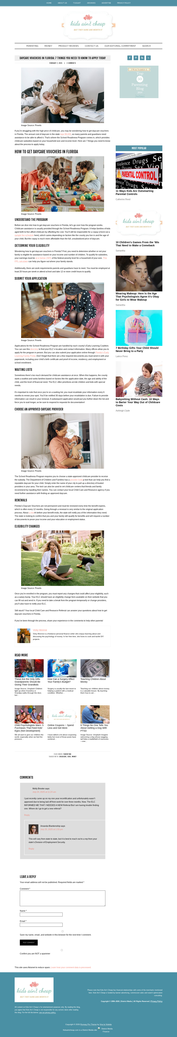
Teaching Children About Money (93, 680)
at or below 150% (43, 258)
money (74, 757)
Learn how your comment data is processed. (71, 967)
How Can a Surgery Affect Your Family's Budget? (61, 680)
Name (23, 911)
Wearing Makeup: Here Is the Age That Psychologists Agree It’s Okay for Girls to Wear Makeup (137, 296)
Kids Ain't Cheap (88, 21)
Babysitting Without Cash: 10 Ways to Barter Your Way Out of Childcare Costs (138, 402)
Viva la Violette (106, 1024)
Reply (27, 815)
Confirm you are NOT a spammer (35, 954)
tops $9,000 (65, 134)
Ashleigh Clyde (123, 411)
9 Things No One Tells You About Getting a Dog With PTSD (94, 728)
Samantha (120, 251)
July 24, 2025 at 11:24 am (44, 792)
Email (23, 921)
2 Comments (71, 63)
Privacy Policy (156, 1001)
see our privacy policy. (47, 1012)
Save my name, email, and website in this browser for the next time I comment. (55, 935)
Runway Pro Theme (88, 1024)
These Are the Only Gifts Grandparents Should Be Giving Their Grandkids (27, 682)
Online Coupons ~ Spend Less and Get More (61, 726)
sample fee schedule (24, 235)
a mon (31, 513)
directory (34, 349)
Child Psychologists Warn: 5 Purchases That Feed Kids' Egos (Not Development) (29, 728)
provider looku (76, 480)
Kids (69, 757)
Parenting (67, 754)
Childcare (63, 757)
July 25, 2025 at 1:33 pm (51, 829)
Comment (25, 889)
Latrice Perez (122, 356)
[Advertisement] (139, 123)
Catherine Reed (123, 199)
